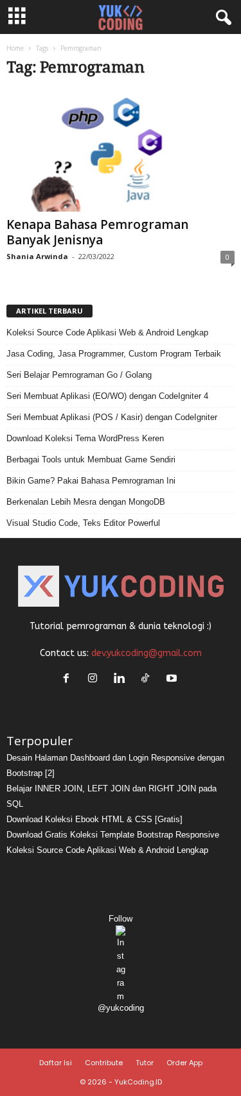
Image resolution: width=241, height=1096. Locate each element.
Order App (184, 1063)
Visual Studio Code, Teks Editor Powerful (83, 523)
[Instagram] (95, 679)
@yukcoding (121, 1008)
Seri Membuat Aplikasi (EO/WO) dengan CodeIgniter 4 (107, 396)
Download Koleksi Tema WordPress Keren (85, 438)
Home (15, 48)
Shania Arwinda (37, 256)
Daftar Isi (55, 1063)
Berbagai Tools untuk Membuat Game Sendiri (90, 459)
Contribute (104, 1063)
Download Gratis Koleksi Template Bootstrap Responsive (112, 834)
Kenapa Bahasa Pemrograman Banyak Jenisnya (97, 232)
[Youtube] (173, 679)
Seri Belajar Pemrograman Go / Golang (79, 375)
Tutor (145, 1063)
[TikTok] (148, 679)
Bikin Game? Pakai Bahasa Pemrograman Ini (90, 480)
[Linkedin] (122, 679)
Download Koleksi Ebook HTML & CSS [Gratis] (94, 819)
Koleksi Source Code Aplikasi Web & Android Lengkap (107, 332)
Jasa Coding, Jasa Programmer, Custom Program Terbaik (113, 353)
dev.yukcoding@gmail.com (146, 653)
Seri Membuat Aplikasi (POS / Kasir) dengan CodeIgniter (111, 417)
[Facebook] (69, 679)
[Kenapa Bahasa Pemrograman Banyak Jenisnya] (120, 151)
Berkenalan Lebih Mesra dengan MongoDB (85, 502)
